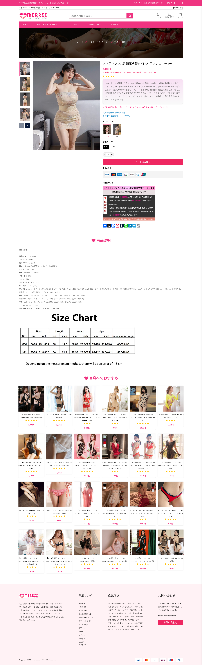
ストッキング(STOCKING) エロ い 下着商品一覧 (59, 416)
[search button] (129, 15)
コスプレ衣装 (71, 24)
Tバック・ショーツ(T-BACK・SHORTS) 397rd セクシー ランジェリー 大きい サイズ (170, 513)
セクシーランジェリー (46, 24)
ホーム (25, 24)
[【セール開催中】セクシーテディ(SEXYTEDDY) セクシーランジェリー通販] (143, 399)
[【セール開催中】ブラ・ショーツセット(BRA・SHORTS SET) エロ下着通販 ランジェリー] (115, 399)
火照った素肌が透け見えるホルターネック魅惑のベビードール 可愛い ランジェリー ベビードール (115, 465)
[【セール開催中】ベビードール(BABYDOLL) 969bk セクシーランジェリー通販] (31, 446)
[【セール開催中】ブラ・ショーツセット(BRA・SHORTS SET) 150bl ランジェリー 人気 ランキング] (59, 542)
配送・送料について (86, 618)
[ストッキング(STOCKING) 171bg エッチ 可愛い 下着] (31, 494)
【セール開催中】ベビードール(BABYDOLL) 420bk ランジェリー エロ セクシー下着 (87, 465)
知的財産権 (83, 611)
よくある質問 (83, 625)
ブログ (81, 642)
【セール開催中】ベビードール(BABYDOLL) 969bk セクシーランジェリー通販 (31, 465)
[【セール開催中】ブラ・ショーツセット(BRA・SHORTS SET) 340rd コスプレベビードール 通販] (87, 399)
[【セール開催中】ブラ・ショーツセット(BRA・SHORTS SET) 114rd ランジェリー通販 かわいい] (143, 446)
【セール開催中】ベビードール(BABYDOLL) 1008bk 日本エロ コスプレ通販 (170, 465)
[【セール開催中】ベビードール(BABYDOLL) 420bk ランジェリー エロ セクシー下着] (87, 446)
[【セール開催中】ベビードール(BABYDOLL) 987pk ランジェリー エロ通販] (87, 494)
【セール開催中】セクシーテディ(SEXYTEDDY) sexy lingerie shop (31, 416)
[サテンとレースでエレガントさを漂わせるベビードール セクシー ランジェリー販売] (143, 494)
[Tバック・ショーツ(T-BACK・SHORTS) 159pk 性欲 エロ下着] (59, 494)
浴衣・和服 (119, 42)
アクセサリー (93, 24)
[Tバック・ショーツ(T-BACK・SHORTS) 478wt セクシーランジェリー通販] (59, 446)
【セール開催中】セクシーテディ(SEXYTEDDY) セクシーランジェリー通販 (142, 417)
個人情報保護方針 (85, 614)
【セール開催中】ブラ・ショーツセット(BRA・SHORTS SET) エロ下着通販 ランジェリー (115, 417)
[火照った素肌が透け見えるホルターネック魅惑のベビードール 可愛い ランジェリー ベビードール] (115, 446)
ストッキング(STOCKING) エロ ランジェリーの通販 (171, 559)
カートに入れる (142, 162)
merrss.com (37, 660)
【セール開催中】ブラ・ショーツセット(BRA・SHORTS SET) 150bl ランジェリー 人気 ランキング (59, 561)
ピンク (107, 136)
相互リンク (83, 628)
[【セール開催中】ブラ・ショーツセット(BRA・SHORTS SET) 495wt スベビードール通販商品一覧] (31, 542)
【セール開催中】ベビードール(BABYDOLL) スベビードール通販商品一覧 (115, 513)
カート (81, 632)
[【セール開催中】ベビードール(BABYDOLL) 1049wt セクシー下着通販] (115, 542)
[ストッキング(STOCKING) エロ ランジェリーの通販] (171, 542)
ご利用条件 (83, 607)
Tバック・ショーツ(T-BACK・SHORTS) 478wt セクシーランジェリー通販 (59, 464)
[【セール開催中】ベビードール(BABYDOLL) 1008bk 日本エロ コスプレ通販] (171, 446)
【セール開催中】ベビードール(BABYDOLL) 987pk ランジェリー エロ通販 (87, 513)
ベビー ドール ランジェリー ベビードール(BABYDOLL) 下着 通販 (87, 559)
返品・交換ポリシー (86, 621)
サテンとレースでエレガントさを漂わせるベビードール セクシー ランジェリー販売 (142, 513)
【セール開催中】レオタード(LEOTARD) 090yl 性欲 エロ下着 (171, 416)
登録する (82, 639)
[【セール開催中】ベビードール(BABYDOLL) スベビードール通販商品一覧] (115, 494)
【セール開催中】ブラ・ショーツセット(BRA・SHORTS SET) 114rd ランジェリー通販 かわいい (143, 465)
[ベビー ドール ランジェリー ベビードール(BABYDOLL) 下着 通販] (87, 542)
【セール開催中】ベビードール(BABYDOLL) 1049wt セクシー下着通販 (114, 559)
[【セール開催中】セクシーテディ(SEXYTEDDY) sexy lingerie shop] (31, 399)
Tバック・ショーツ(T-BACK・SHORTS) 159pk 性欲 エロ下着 (59, 511)
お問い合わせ (178, 8)
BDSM (113, 24)
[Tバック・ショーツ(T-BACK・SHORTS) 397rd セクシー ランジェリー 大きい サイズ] (171, 494)
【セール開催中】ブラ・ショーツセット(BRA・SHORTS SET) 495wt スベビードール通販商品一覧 (31, 561)
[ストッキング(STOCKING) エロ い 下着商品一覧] (59, 399)
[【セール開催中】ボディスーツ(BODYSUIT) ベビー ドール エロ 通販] (143, 542)
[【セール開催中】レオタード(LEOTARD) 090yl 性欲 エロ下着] (171, 399)
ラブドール (83, 645)
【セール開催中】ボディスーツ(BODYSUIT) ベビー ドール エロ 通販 (143, 559)
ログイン (82, 635)
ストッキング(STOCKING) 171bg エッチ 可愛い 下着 (31, 511)
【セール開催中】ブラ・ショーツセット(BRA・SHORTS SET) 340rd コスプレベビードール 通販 (87, 417)
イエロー (117, 136)
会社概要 (82, 604)
